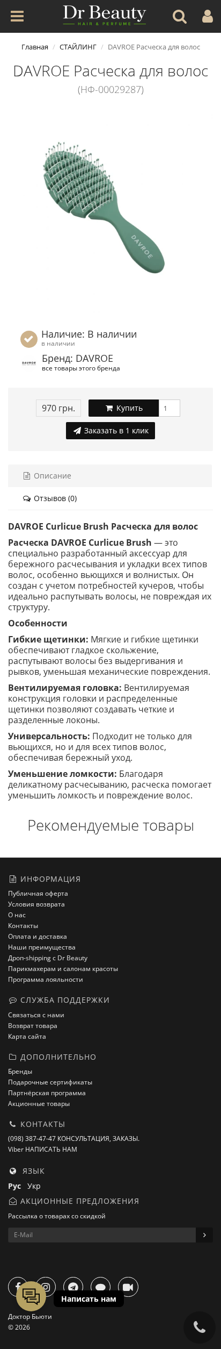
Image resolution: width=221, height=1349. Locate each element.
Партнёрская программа (47, 1092)
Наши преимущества (42, 947)
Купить (128, 408)
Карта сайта (27, 1036)
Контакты (23, 925)
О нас (17, 914)
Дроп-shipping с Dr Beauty (47, 957)
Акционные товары (39, 1103)
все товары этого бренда (81, 367)
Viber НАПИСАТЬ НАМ (42, 1149)
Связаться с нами (36, 1014)
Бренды (20, 1071)
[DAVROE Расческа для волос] (110, 210)
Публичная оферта (38, 893)
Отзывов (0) (54, 498)
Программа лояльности (45, 979)
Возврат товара (32, 1025)
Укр (36, 1186)
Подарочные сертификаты (50, 1082)
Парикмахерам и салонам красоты (63, 968)
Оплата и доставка (37, 936)
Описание (51, 475)
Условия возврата (36, 904)
